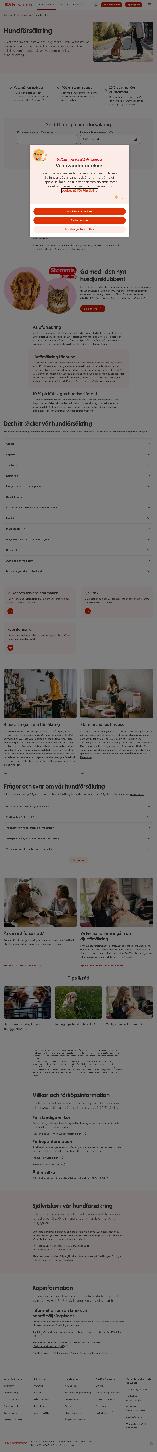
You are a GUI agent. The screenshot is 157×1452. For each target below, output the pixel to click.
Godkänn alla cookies (79, 211)
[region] (79, 191)
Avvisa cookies (79, 220)
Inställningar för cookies (79, 229)
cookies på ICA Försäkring (79, 190)
